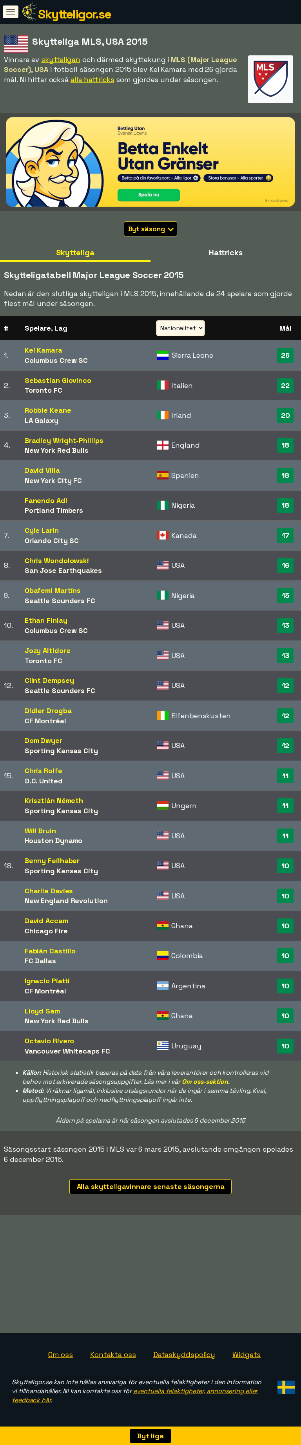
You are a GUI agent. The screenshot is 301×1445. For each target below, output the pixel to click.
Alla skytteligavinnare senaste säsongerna (151, 1186)
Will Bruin (40, 830)
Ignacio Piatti (47, 980)
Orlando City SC (52, 540)
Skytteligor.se (74, 14)
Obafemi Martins (53, 590)
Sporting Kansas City (61, 750)
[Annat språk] (285, 1385)
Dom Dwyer (43, 740)
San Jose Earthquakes (63, 570)
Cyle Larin (42, 530)
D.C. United (44, 780)
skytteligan (60, 59)
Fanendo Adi (46, 500)
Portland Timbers (54, 510)
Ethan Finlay (46, 620)
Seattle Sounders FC (60, 600)
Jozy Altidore (48, 650)
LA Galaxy (41, 420)
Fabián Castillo (50, 950)
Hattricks (226, 252)
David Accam (46, 920)
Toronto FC (43, 390)
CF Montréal (45, 720)
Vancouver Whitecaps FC (67, 1050)
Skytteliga (75, 252)
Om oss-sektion (205, 1081)
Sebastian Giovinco (58, 380)
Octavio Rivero (49, 1040)
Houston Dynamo (54, 840)
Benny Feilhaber (52, 860)
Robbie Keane (48, 410)
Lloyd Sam (42, 1010)
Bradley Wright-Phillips (64, 440)
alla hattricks (92, 79)
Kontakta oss (113, 1354)
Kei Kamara (43, 350)
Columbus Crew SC (56, 360)
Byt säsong (147, 229)
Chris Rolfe (43, 770)
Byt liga (150, 1435)
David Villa (42, 470)
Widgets (246, 1354)
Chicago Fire (46, 930)
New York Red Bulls (57, 450)
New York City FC (53, 480)
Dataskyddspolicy (184, 1354)
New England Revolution (66, 900)
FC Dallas (40, 960)
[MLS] (270, 96)
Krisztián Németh (54, 800)
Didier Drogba (48, 710)
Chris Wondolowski (57, 560)
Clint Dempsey (49, 680)
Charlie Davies (49, 890)
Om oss (60, 1354)
